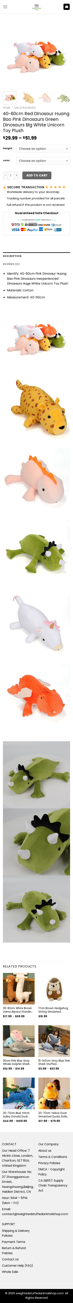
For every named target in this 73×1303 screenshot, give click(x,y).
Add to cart (37, 175)
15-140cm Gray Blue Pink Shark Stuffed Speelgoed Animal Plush (54, 1062)
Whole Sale (10, 1272)
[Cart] (66, 7)
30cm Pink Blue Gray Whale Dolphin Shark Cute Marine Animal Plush (16, 1062)
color (6, 160)
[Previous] (9, 55)
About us (44, 1151)
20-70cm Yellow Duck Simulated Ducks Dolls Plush (52, 1114)
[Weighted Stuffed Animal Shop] (36, 7)
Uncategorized (25, 108)
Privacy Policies (49, 1163)
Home (6, 108)
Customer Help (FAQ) (17, 1266)
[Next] (63, 55)
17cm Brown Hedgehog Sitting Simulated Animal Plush (53, 1010)
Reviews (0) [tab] (11, 264)
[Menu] (5, 6)
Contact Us (10, 1259)
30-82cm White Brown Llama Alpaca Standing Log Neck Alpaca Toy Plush (18, 1010)
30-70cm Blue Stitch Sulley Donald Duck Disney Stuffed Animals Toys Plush (18, 1114)
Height (7, 148)
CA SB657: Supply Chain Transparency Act (53, 1186)
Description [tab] (12, 256)
